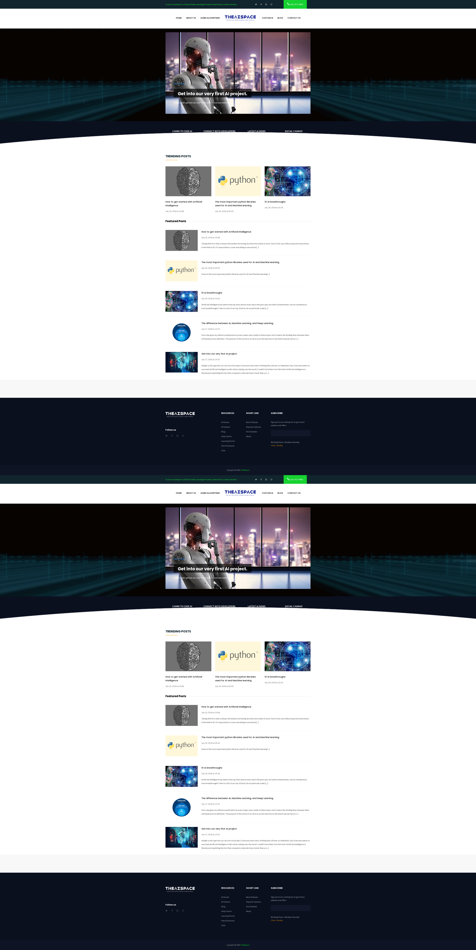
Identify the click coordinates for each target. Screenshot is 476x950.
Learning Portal (228, 441)
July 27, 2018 (179, 71)
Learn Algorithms (210, 17)
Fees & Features (228, 446)
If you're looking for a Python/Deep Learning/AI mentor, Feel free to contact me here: (201, 4)
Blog (280, 17)
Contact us (294, 17)
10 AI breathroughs (275, 201)
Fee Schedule (251, 431)
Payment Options (253, 427)
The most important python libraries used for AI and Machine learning (235, 203)
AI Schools (225, 427)
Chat (223, 450)
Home (179, 17)
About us (191, 17)
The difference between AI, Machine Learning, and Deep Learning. (217, 83)
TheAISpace (245, 470)
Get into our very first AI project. (219, 353)
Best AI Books (252, 422)
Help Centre (226, 436)
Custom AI (267, 17)
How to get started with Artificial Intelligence (183, 203)
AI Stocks (225, 422)
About (248, 436)
